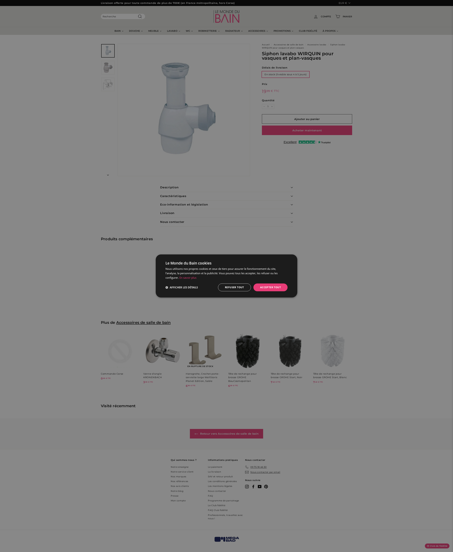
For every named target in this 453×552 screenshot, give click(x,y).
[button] (181, 287)
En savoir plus (187, 277)
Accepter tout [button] (270, 287)
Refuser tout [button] (234, 287)
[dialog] (226, 275)
